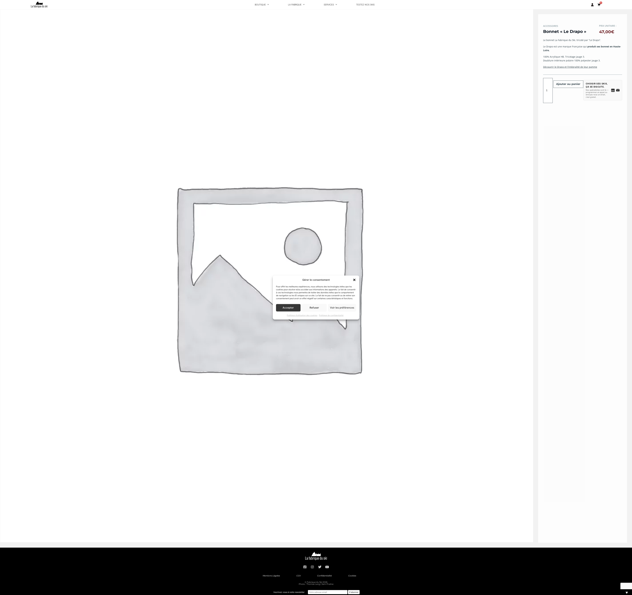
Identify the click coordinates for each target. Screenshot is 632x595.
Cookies (352, 575)
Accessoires (550, 25)
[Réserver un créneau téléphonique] (613, 90)
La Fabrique (295, 4)
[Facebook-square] (305, 567)
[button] (354, 280)
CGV (298, 575)
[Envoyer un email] (618, 90)
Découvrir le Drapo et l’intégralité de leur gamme (570, 66)
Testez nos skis (365, 4)
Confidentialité (324, 575)
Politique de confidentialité (331, 315)
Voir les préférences (342, 307)
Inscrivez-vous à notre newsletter (289, 592)
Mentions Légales (271, 575)
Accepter (288, 307)
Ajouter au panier (568, 84)
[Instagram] (312, 567)
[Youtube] (327, 567)
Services (329, 4)
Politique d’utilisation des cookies (302, 315)
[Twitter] (319, 567)
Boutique (260, 4)
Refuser (314, 307)
